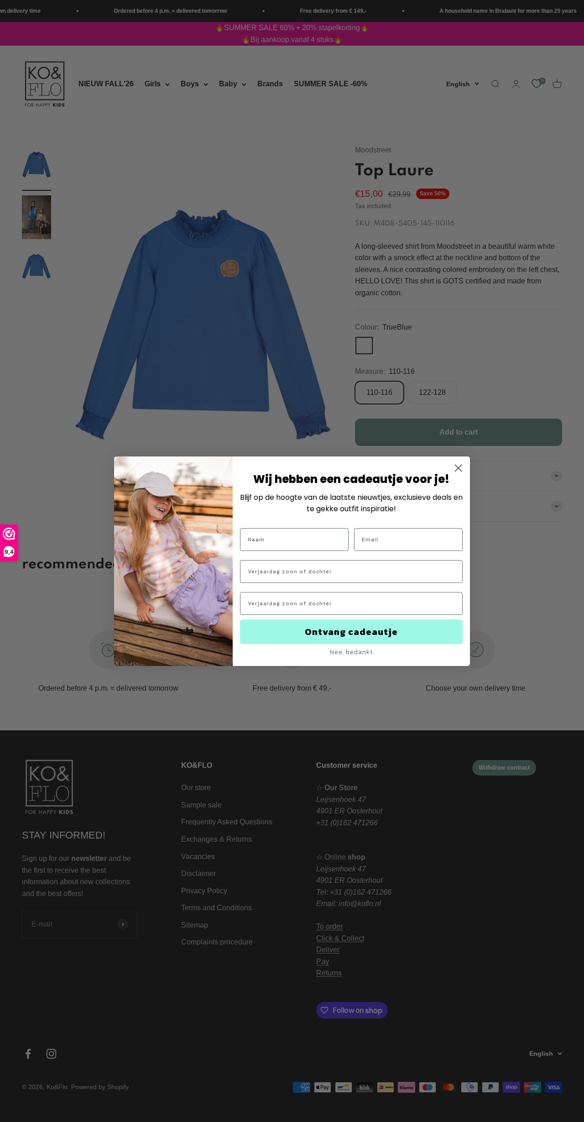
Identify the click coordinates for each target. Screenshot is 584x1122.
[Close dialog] (458, 468)
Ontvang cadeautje (351, 632)
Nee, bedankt (351, 652)
